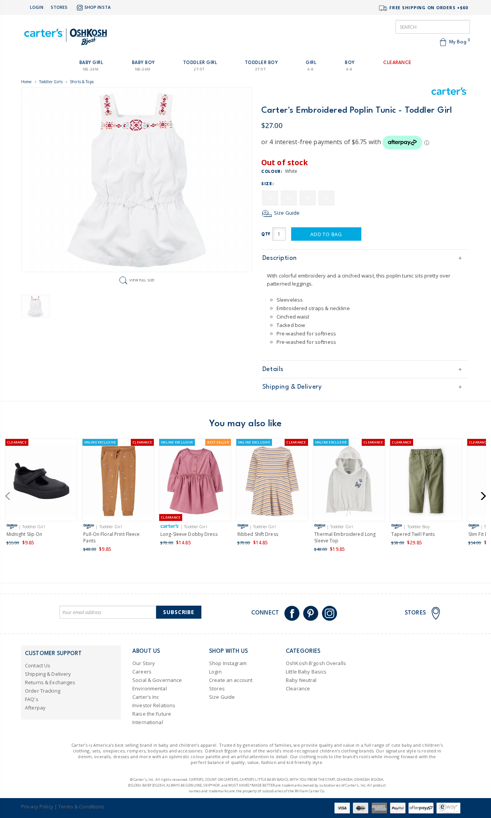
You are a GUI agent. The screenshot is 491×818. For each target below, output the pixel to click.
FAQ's (31, 699)
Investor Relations (153, 705)
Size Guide (286, 212)
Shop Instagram (228, 663)
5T (326, 198)
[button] (10, 496)
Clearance (298, 688)
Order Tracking (42, 690)
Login (36, 7)
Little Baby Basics (306, 671)
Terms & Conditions (81, 806)
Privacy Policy (37, 806)
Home (26, 81)
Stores (59, 7)
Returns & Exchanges (50, 682)
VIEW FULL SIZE (142, 280)
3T (289, 198)
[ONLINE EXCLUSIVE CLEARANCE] (118, 482)
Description (279, 258)
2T (270, 198)
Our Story (143, 663)
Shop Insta (97, 7)
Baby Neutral (301, 680)
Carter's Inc (145, 696)
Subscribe (178, 612)
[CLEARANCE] (41, 482)
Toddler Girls (51, 81)
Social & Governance (157, 680)
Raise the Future (151, 713)
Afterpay (35, 707)
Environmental (149, 688)
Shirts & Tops (82, 81)
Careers (142, 671)
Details (272, 369)
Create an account (230, 680)
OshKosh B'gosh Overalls (316, 663)
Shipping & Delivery (291, 387)
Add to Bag (326, 234)
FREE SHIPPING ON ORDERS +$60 (428, 7)
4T (307, 198)
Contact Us (37, 665)
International (147, 722)
